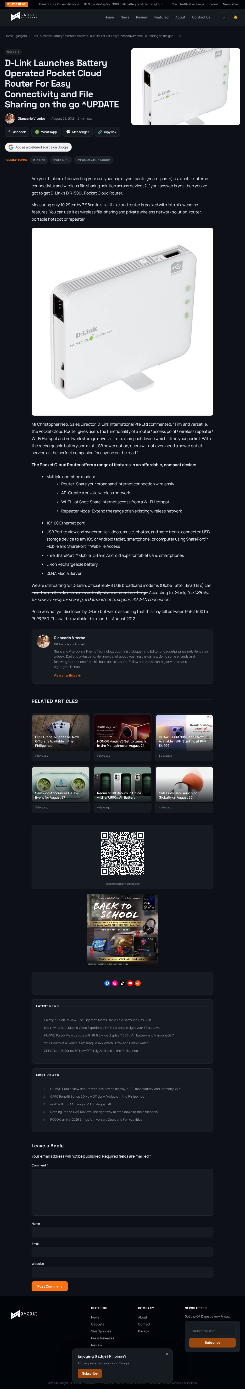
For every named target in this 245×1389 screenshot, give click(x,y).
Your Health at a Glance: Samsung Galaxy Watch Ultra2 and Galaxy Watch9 (97, 1043)
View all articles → (67, 675)
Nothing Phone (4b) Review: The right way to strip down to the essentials (104, 1112)
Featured (161, 17)
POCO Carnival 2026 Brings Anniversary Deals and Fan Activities (96, 1119)
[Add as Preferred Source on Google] (38, 147)
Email (35, 1244)
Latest (214, 4)
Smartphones (101, 1331)
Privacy (143, 1331)
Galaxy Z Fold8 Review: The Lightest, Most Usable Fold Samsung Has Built (97, 1020)
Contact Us (201, 17)
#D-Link (39, 160)
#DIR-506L (61, 160)
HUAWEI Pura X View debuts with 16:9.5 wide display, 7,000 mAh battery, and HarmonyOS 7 (77, 4)
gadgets (21, 36)
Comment (40, 1165)
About (180, 17)
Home (109, 17)
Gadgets (97, 1324)
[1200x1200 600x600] (122, 965)
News (125, 17)
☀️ (235, 17)
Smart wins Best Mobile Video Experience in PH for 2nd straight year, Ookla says (102, 1027)
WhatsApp (46, 131)
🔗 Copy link (107, 132)
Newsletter (230, 4)
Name (36, 1223)
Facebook (17, 131)
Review (142, 17)
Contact (144, 1324)
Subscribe (90, 1373)
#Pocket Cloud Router (93, 160)
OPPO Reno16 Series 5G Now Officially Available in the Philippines (91, 1050)
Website (38, 1263)
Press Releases (102, 1338)
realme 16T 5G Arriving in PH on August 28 (80, 1104)
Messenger (77, 131)
